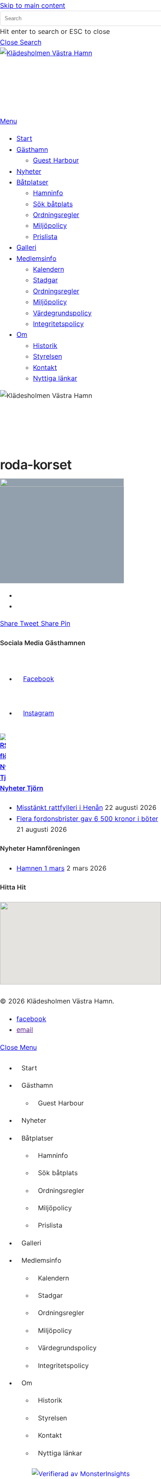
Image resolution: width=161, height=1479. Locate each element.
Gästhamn (37, 1085)
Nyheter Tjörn (21, 788)
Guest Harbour (61, 1103)
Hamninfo (53, 1155)
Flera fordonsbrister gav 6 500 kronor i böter (87, 818)
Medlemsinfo (41, 1260)
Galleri (31, 1243)
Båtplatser (37, 1138)
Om (26, 1383)
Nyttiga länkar (60, 1453)
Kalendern (53, 1278)
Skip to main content (32, 5)
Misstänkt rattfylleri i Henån (60, 807)
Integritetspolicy (63, 1365)
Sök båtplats (58, 1173)
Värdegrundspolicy (67, 1348)
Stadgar (50, 1295)
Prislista (50, 1225)
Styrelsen (52, 1418)
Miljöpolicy (55, 1208)
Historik (50, 1400)
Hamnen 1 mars (40, 868)
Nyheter (33, 1120)
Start (29, 1068)
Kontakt (50, 1435)
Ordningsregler (61, 1190)
